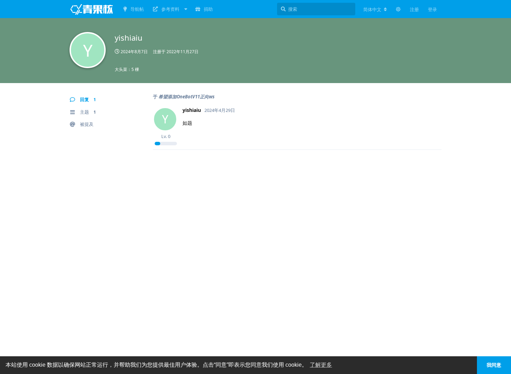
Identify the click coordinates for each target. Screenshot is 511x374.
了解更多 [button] (321, 365)
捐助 (208, 9)
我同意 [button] (494, 365)
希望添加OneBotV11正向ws (186, 97)
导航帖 (137, 9)
